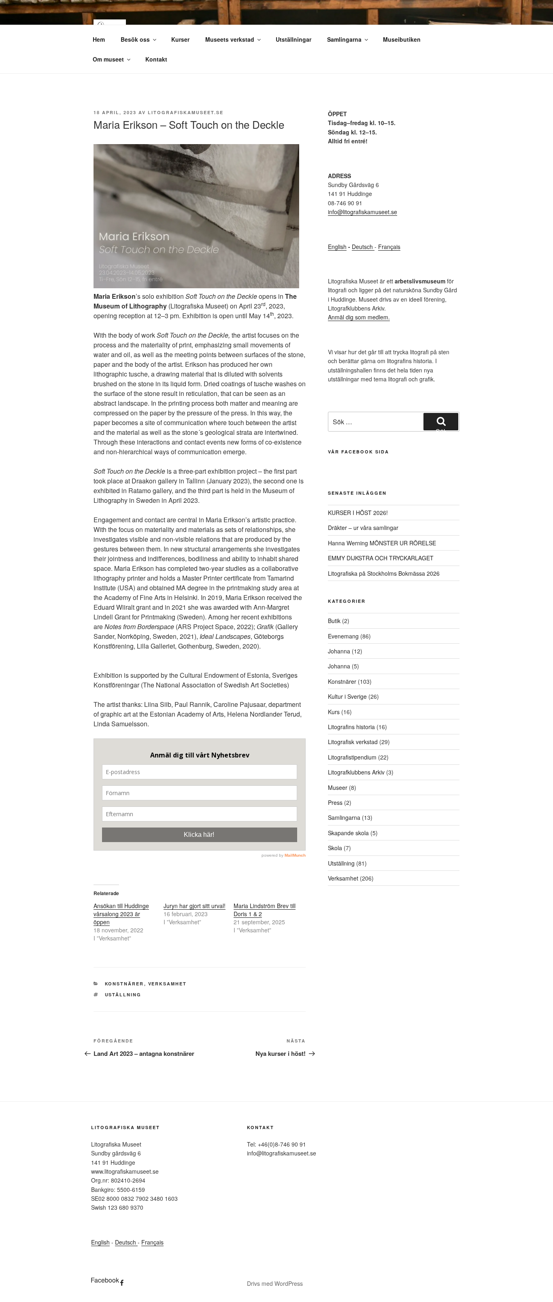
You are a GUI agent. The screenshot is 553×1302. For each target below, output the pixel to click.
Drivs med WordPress (275, 1283)
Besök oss (135, 39)
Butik (334, 621)
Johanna (339, 651)
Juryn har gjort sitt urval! (194, 906)
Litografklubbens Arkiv (356, 772)
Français (389, 247)
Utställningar (293, 39)
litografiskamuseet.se (185, 112)
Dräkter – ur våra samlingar (363, 527)
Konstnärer (124, 984)
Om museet (108, 59)
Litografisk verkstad (353, 742)
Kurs (334, 712)
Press (335, 802)
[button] (196, 216)
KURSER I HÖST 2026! (358, 512)
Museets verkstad (229, 39)
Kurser (180, 39)
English (337, 247)
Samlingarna (344, 39)
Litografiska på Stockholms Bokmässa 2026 (384, 573)
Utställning (341, 863)
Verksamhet (167, 984)
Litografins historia (351, 727)
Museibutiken (402, 39)
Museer (337, 787)
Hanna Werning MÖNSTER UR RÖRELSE (382, 543)
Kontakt (156, 59)
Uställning (123, 994)
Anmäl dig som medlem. (359, 317)
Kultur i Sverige (347, 696)
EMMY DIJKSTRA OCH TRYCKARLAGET (381, 558)
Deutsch (363, 247)
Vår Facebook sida (358, 452)
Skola (335, 848)
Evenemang (343, 636)
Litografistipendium (352, 757)
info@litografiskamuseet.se (362, 212)
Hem (99, 39)
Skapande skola (348, 833)
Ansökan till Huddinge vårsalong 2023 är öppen (121, 914)
